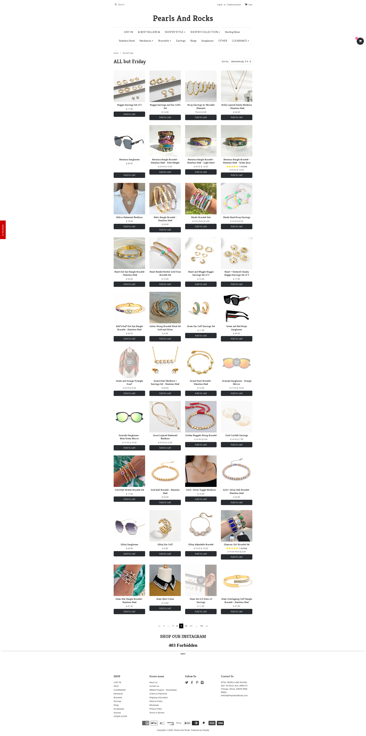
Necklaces (146, 40)
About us (153, 682)
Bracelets (164, 40)
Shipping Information (158, 697)
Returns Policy (155, 701)
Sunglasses (207, 40)
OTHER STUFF (120, 716)
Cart (250, 4)
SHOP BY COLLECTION (204, 31)
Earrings (181, 40)
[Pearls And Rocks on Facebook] (191, 682)
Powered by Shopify (200, 730)
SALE (116, 686)
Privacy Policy (155, 708)
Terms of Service (156, 712)
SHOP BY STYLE (174, 31)
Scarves (117, 712)
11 (191, 625)
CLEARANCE (239, 40)
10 (186, 625)
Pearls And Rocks (183, 18)
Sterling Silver (232, 31)
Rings (193, 40)
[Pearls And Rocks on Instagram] (202, 682)
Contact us (154, 686)
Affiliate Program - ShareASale (163, 689)
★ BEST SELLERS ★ (149, 31)
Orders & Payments (158, 693)
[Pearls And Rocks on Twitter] (186, 682)
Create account (234, 4)
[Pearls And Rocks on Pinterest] (197, 682)
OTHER (222, 40)
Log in (219, 4)
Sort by (225, 61)
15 (201, 625)
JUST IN (128, 31)
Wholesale (154, 705)
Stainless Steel (127, 40)
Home (116, 53)
